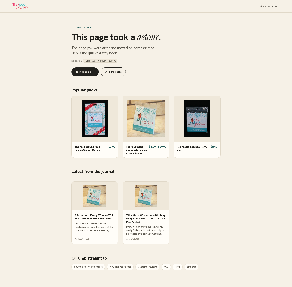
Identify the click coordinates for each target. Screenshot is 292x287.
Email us (191, 266)
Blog (177, 266)
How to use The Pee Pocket (88, 266)
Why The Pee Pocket (120, 266)
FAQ (166, 266)
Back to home (85, 71)
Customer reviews (147, 266)
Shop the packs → (270, 6)
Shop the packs (113, 71)
